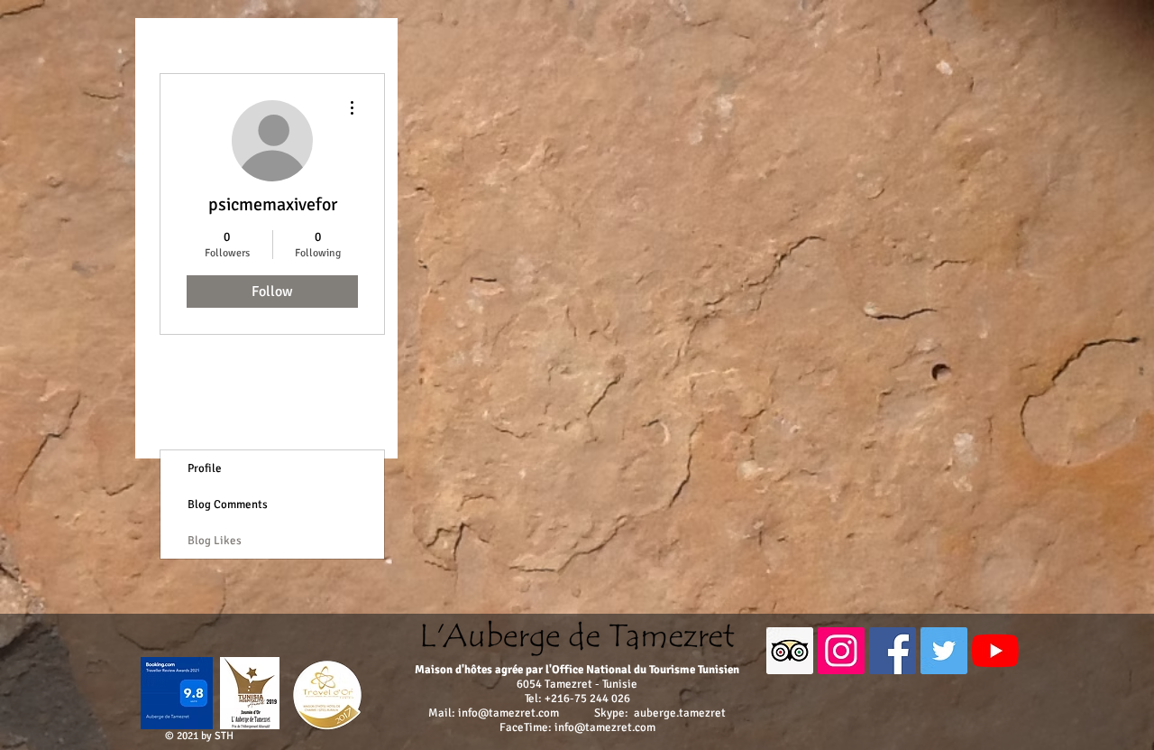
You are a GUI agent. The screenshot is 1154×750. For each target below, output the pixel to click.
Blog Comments (228, 504)
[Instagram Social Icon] (841, 650)
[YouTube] (995, 650)
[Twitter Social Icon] (943, 650)
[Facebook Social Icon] (892, 650)
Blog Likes (215, 540)
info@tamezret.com (508, 713)
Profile (205, 468)
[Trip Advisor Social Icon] (789, 650)
